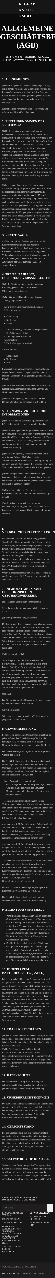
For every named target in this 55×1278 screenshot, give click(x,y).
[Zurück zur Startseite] (27, 7)
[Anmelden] (50, 1208)
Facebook (8, 1251)
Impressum (29, 1273)
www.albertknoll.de (26, 134)
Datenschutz (11, 1273)
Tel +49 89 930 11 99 (12, 1223)
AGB (41, 1273)
